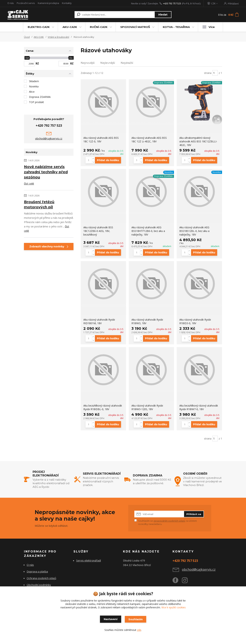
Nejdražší (127, 63)
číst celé (29, 183)
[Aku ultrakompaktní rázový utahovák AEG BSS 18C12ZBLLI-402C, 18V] (199, 102)
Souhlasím (135, 619)
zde (139, 630)
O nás (10, 3)
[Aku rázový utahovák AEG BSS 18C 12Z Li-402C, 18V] (151, 102)
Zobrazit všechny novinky (46, 246)
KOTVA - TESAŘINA (176, 27)
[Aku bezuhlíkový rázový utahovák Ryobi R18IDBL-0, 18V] (103, 369)
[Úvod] (28, 14)
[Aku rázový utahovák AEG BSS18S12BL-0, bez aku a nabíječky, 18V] (199, 191)
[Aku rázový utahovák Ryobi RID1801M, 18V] (103, 284)
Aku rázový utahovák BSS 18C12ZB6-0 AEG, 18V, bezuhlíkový (98, 231)
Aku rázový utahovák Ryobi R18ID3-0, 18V (195, 321)
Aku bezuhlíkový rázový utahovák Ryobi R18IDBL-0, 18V (102, 407)
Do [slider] (71, 57)
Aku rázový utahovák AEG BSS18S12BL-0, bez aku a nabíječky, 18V (194, 231)
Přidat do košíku (108, 160)
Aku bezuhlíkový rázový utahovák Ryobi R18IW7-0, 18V (198, 407)
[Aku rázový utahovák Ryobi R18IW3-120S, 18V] (151, 369)
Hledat (162, 14)
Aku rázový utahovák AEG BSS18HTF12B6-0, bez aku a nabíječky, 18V (148, 231)
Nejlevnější (107, 63)
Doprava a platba (37, 571)
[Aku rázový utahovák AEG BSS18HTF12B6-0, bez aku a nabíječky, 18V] (151, 191)
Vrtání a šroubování (58, 37)
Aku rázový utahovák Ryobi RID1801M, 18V (99, 321)
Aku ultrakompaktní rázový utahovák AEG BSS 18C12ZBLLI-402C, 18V (198, 141)
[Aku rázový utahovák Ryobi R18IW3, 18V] (151, 284)
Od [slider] (26, 57)
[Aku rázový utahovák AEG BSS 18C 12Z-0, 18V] (103, 102)
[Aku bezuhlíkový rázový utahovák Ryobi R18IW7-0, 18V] (199, 369)
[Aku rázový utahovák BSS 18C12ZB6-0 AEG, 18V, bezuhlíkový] (103, 191)
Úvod (27, 37)
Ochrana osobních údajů (41, 578)
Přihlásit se (193, 514)
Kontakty (67, 3)
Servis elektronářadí (88, 560)
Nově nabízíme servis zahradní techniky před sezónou (46, 172)
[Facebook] (177, 581)
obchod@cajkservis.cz (48, 138)
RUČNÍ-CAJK (99, 27)
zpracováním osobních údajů (169, 520)
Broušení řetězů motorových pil (39, 204)
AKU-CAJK (69, 27)
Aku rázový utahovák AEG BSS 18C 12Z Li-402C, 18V (149, 139)
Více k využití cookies (173, 607)
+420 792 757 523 (172, 3)
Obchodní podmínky (39, 585)
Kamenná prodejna (48, 3)
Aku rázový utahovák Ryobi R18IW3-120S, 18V (147, 407)
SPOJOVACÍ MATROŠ (135, 27)
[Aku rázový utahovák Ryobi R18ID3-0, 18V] (199, 284)
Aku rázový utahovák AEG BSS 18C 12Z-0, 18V (101, 139)
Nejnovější (88, 63)
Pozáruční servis (26, 3)
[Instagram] (186, 581)
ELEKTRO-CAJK (39, 27)
